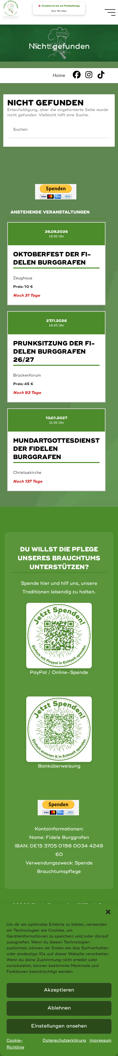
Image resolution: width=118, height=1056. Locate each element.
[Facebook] (77, 74)
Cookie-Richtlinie (15, 1044)
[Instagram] (89, 74)
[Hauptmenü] (110, 12)
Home (59, 75)
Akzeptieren (59, 990)
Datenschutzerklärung (64, 1040)
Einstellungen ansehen (59, 1026)
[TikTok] (101, 74)
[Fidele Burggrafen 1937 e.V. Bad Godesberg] (11, 8)
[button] (108, 912)
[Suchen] (103, 129)
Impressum (100, 1040)
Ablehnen (59, 1008)
